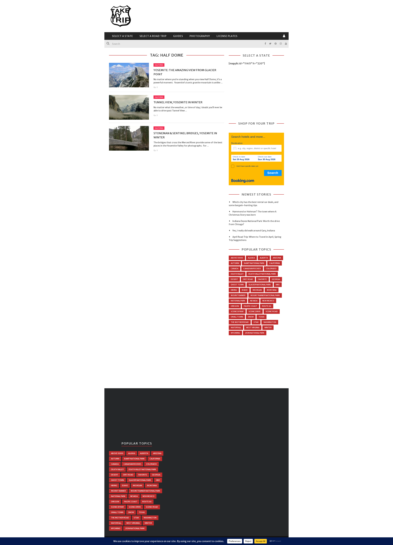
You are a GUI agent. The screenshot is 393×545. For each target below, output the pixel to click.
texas (262, 317)
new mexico (268, 301)
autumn (235, 263)
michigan (257, 290)
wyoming (235, 333)
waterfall (236, 327)
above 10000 (237, 258)
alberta (264, 258)
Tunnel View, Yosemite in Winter (178, 102)
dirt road (248, 279)
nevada (253, 301)
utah (256, 322)
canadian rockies (252, 268)
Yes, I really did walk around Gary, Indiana (253, 230)
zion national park (254, 333)
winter (268, 327)
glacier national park (260, 284)
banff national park (254, 263)
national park (238, 301)
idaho (245, 290)
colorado (271, 268)
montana (271, 290)
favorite (262, 279)
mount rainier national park (265, 295)
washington (269, 322)
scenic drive (255, 311)
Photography (200, 36)
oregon (235, 306)
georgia (276, 279)
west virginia (252, 327)
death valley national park (262, 274)
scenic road (272, 311)
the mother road (240, 322)
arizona (277, 258)
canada (234, 268)
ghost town (237, 284)
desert (234, 279)
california (274, 263)
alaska (251, 258)
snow (251, 317)
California (159, 65)
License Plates (227, 36)
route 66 (266, 306)
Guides (178, 36)
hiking (234, 290)
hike (278, 284)
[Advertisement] (228, 16)
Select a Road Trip (153, 36)
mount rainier (238, 295)
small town (237, 317)
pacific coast (250, 306)
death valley (237, 274)
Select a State (122, 36)
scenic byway (237, 311)
